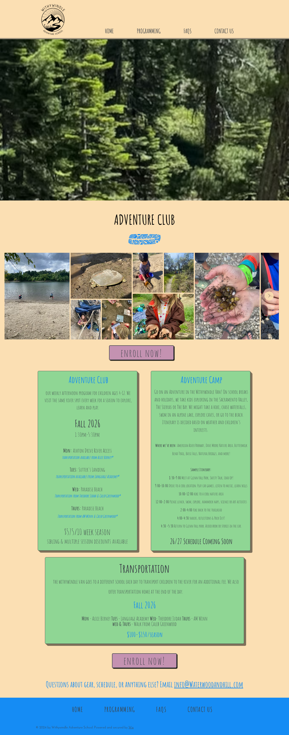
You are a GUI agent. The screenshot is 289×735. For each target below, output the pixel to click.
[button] (156, 30)
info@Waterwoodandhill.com (208, 684)
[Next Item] (269, 296)
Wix (131, 727)
